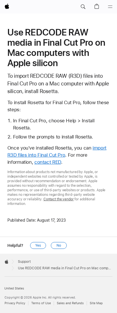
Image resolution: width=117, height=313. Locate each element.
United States (14, 288)
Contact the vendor (58, 199)
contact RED (47, 162)
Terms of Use (41, 303)
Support (24, 262)
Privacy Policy (15, 303)
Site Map (96, 303)
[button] (83, 7)
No (59, 245)
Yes (38, 245)
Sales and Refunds (70, 303)
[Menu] (110, 7)
